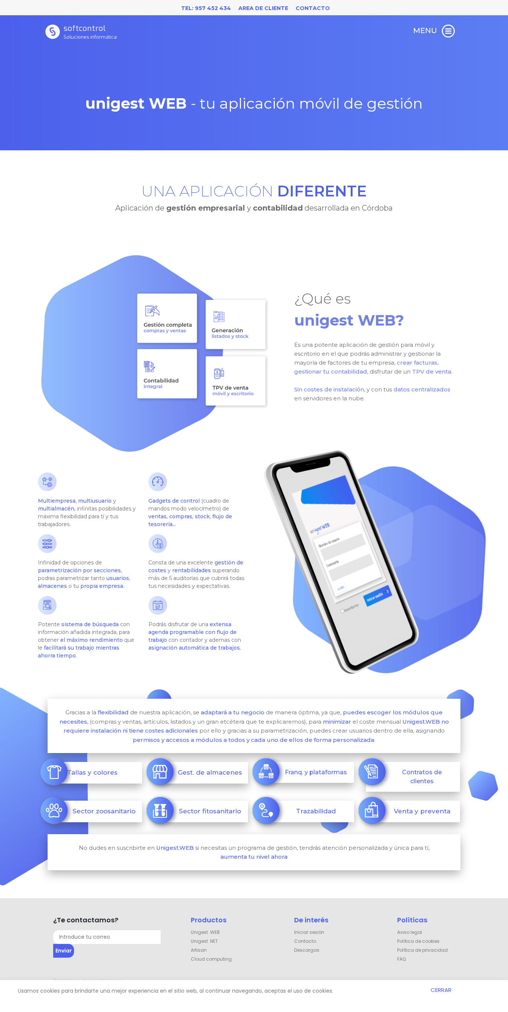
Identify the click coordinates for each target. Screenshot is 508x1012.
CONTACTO (313, 8)
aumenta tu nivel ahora (254, 856)
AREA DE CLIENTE (263, 8)
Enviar (63, 950)
